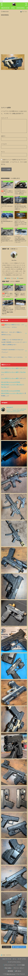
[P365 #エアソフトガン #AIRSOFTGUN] (14, 746)
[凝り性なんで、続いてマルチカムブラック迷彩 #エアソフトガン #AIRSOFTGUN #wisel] (14, 560)
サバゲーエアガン (20, 7)
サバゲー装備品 (21, 965)
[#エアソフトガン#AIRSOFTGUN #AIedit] (14, 427)
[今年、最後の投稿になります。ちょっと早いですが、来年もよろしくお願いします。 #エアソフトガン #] (14, 719)
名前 (3, 136)
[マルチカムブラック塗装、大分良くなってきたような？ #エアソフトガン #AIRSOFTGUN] (14, 586)
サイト (3, 151)
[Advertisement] (14, 36)
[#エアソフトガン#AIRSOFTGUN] (14, 480)
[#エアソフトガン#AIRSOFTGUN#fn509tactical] (14, 639)
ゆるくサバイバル (5, 7)
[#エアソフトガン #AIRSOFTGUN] (14, 613)
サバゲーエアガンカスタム (14, 962)
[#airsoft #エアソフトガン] (14, 878)
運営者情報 (10, 971)
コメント (4, 118)
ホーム (13, 7)
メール (4, 144)
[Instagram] (20, 278)
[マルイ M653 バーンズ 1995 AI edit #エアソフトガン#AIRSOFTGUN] (14, 454)
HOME (3, 955)
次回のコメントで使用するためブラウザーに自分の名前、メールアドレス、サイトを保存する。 (14, 162)
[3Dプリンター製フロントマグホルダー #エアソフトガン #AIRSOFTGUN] (14, 772)
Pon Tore (23, 372)
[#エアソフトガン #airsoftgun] (14, 931)
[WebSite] (7, 278)
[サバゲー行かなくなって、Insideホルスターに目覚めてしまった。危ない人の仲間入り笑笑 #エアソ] (14, 852)
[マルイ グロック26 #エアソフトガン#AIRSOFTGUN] (14, 799)
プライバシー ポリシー (18, 968)
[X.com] (13, 278)
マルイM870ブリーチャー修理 (9, 368)
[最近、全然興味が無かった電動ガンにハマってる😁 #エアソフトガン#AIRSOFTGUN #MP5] (14, 533)
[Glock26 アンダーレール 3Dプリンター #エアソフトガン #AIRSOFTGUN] (14, 905)
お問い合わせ (18, 971)
